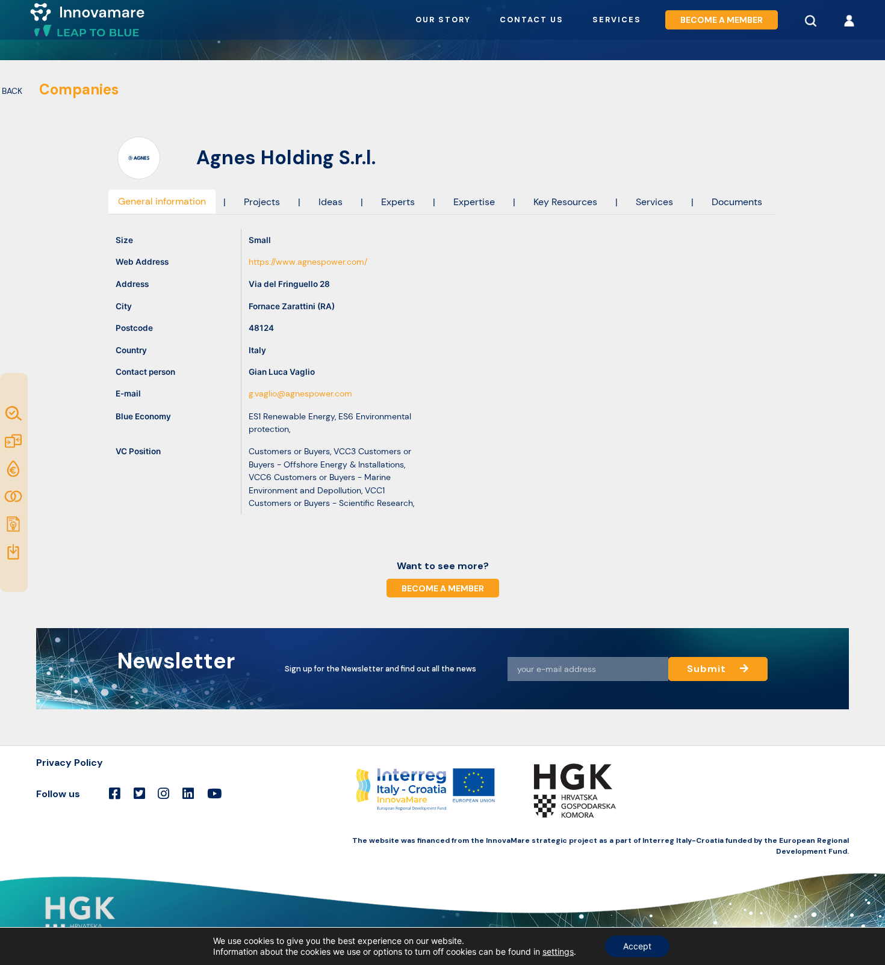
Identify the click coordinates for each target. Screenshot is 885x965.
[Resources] (14, 552)
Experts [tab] (398, 202)
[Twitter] (139, 794)
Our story (443, 19)
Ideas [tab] (330, 202)
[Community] (14, 496)
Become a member (721, 19)
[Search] (810, 20)
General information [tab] (162, 201)
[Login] (849, 20)
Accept (637, 946)
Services (616, 19)
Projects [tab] (262, 202)
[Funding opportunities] (14, 469)
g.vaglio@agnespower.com (300, 394)
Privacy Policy (69, 762)
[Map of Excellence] (14, 413)
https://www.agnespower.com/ (308, 262)
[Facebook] (114, 794)
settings (558, 951)
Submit (708, 668)
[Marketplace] (14, 441)
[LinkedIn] (188, 794)
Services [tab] (654, 202)
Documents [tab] (737, 202)
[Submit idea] (14, 524)
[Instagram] (163, 794)
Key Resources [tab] (565, 202)
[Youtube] (214, 794)
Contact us (532, 19)
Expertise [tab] (474, 202)
